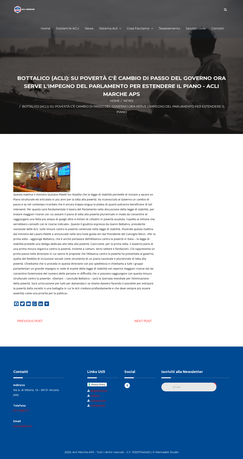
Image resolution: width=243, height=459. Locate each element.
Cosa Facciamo (138, 28)
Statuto (95, 395)
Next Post (143, 321)
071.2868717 (21, 410)
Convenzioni (98, 400)
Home (45, 28)
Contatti (217, 28)
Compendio (98, 405)
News (89, 28)
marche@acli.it (22, 426)
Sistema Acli (108, 28)
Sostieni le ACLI (67, 28)
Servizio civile (196, 28)
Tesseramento (169, 28)
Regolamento (99, 391)
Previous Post (30, 321)
